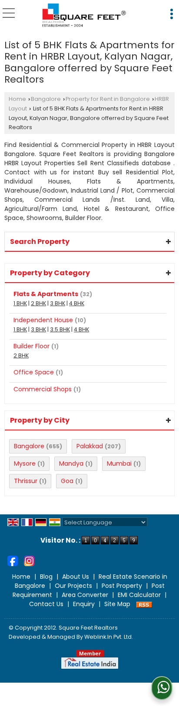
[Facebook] (12, 560)
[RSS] (144, 604)
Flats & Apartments (45, 294)
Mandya (71, 463)
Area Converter (85, 594)
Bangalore (46, 99)
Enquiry (84, 604)
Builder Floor (31, 346)
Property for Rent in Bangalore (108, 99)
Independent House (43, 320)
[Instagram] (29, 560)
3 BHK (57, 303)
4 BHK (76, 303)
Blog (46, 576)
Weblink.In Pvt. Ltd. (108, 636)
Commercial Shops (42, 389)
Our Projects (73, 585)
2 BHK (38, 303)
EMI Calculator (139, 594)
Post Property (122, 585)
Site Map (117, 604)
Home (17, 99)
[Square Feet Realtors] (84, 15)
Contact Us (46, 604)
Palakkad (89, 446)
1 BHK (20, 303)
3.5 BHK (60, 329)
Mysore (25, 463)
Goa (67, 481)
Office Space (33, 372)
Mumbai (119, 463)
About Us (75, 576)
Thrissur (25, 481)
